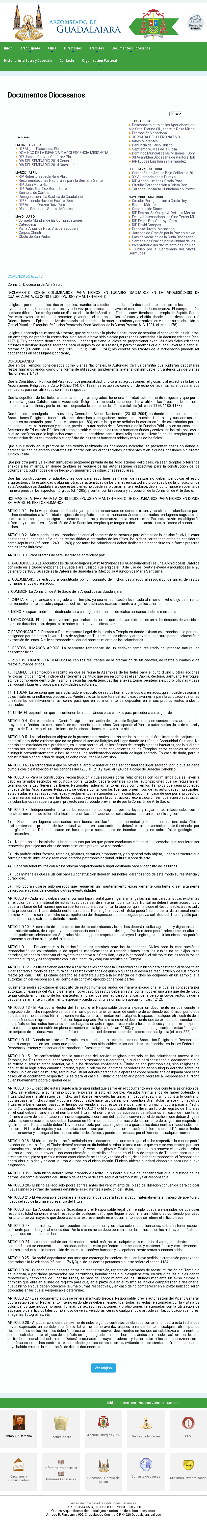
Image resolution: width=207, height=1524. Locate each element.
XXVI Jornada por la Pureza (154, 177)
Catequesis (28, 224)
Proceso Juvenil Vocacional (153, 229)
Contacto (67, 62)
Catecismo (128, 1403)
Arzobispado (30, 49)
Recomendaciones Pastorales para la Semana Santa (61, 180)
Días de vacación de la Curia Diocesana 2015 (167, 237)
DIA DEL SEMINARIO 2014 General (45, 161)
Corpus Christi (30, 232)
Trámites (96, 49)
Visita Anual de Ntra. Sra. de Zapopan (48, 228)
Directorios (73, 49)
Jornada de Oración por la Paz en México (164, 233)
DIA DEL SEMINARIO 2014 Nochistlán (47, 165)
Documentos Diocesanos (131, 49)
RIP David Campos (146, 225)
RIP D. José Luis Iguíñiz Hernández (159, 161)
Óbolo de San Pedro (34, 237)
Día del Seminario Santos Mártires (46, 209)
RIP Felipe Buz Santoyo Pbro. (155, 221)
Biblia (111, 1403)
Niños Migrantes (145, 141)
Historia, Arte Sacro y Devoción (28, 62)
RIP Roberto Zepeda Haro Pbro (43, 176)
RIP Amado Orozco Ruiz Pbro (42, 205)
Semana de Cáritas (34, 193)
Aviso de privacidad (85, 1503)
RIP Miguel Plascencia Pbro (40, 149)
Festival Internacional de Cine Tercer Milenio (166, 217)
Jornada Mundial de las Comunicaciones (51, 220)
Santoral (173, 1403)
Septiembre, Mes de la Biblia (154, 149)
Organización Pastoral (99, 62)
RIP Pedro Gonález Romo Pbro (43, 189)
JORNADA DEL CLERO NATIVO (156, 137)
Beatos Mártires (145, 205)
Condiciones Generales (119, 1503)
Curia (52, 49)
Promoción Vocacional (150, 133)
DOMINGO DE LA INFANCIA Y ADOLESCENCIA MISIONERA (64, 153)
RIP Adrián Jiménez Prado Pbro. (157, 181)
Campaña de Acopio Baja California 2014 (164, 173)
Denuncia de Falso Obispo (152, 145)
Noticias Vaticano (151, 1403)
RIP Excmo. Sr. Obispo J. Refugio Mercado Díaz (169, 213)
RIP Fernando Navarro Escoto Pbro (46, 201)
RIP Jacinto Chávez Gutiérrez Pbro (46, 157)
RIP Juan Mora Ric (33, 185)
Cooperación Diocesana (151, 209)
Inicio (8, 47)
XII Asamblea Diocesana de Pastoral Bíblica (166, 157)
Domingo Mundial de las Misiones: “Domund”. (167, 153)
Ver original (104, 1368)
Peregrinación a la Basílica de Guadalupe (51, 197)
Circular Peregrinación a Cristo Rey (159, 185)
